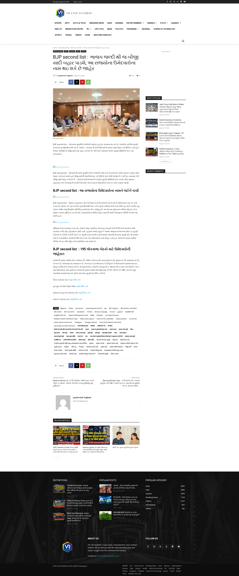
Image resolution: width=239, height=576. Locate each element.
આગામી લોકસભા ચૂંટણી (103, 340)
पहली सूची (97, 333)
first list (112, 312)
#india (71, 308)
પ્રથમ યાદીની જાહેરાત (116, 347)
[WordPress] (181, 1)
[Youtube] (184, 1)
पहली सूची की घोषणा (107, 333)
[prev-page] (54, 458)
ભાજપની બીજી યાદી (96, 350)
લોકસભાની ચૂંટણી (103, 354)
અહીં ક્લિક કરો (84, 293)
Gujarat (72, 51)
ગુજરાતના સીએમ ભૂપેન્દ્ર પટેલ (129, 343)
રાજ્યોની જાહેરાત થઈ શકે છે (87, 354)
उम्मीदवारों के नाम (101, 326)
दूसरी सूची (90, 333)
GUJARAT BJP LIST (60, 315)
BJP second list (69, 312)
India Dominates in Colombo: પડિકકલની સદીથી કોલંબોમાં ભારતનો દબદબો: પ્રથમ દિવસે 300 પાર (172, 122)
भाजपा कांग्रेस (123, 333)
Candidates (81, 312)
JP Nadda (100, 315)
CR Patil (89, 312)
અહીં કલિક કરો (82, 286)
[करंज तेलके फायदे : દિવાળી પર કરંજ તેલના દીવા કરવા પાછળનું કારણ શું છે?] (105, 515)
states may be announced (63, 322)
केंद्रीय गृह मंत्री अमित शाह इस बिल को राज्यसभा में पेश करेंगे (68, 329)
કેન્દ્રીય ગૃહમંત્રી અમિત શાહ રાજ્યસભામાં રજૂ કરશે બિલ (70, 343)
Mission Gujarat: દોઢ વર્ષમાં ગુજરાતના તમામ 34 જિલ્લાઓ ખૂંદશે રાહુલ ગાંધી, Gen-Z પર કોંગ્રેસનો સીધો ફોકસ (95, 449)
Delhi (66, 51)
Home (55, 48)
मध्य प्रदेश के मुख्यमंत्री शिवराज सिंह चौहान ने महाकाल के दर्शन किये (106, 336)
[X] (174, 1)
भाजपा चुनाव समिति (70, 336)
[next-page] (58, 458)
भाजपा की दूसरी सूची (59, 336)
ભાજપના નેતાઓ (83, 350)
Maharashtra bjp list (87, 319)
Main (77, 51)
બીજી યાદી (128, 347)
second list (133, 319)
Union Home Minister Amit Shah (110, 322)
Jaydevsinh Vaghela (65, 76)
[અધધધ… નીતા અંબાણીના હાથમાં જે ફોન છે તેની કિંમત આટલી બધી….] (105, 488)
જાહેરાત (66, 347)
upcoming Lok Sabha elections (64, 326)
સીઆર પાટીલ (114, 354)
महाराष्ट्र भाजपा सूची (130, 336)
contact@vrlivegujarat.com (108, 556)
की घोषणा (110, 326)
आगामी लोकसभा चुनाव (83, 326)
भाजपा (115, 333)
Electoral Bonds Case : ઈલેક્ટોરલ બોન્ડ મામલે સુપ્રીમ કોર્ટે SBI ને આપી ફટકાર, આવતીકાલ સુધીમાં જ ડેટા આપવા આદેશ (120, 383)
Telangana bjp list (90, 322)
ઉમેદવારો (115, 340)
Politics (84, 51)
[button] (183, 41)
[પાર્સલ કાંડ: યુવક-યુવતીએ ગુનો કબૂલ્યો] (126, 435)
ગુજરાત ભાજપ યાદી (112, 343)
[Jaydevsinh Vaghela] (54, 75)
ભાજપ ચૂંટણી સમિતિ (70, 350)
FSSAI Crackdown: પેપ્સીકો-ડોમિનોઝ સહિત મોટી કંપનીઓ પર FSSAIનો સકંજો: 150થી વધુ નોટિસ (171, 151)
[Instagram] (170, 1)
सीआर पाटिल (91, 340)
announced (79, 308)
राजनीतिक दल (57, 340)
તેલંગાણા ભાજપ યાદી (92, 347)
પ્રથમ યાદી (104, 347)
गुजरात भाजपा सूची (123, 329)
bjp (105, 308)
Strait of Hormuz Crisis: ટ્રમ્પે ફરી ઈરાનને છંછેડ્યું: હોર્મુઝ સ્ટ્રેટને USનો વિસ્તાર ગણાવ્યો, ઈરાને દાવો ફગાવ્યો (80, 503)
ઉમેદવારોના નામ (124, 340)
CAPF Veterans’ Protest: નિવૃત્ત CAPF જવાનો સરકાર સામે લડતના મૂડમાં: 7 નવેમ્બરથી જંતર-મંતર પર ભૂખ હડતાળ (65, 449)
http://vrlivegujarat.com (80, 401)
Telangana (78, 322)
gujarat (120, 312)
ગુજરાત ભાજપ (100, 343)
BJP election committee (129, 308)
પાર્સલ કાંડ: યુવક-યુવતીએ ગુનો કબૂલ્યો (125, 447)
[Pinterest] (82, 82)
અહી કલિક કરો (75, 280)
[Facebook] (167, 1)
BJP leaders (58, 312)
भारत (86, 336)
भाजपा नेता (80, 336)
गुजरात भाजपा (113, 329)
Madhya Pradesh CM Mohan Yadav (66, 319)
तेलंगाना (71, 333)
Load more (165, 161)
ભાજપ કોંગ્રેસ (58, 350)
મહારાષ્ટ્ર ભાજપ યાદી (60, 354)
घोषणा (131, 329)
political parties (121, 319)
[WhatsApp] (177, 1)
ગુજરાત (91, 343)
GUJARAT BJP (129, 312)
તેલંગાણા (81, 347)
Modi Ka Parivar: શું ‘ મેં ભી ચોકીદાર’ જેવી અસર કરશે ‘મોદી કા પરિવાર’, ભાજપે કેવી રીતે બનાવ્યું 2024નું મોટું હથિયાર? (73, 383)
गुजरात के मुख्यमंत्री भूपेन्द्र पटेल (99, 329)
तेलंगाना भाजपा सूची (80, 333)
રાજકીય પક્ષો (72, 354)
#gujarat (63, 308)
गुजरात (87, 329)
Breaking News (64, 48)
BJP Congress (113, 308)
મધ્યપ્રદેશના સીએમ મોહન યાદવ (113, 350)
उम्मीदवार (92, 326)
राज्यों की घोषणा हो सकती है (69, 340)
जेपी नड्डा (64, 333)
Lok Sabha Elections (112, 315)
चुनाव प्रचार (57, 333)
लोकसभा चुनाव (82, 340)
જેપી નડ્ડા (73, 347)
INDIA (92, 315)
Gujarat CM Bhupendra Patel (78, 315)
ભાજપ (135, 347)
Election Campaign (101, 312)
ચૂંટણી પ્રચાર (58, 347)
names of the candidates (105, 319)
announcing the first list (94, 308)
